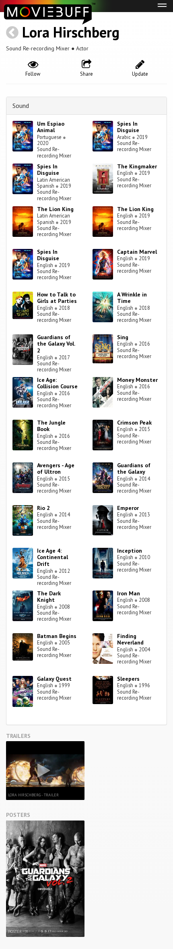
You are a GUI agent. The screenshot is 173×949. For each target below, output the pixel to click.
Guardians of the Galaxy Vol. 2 (56, 344)
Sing (122, 337)
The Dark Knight (49, 597)
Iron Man (128, 593)
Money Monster (137, 379)
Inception (129, 550)
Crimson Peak (134, 422)
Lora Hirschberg (70, 32)
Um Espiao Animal (50, 127)
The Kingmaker (137, 166)
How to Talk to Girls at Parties (57, 298)
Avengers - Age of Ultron (55, 469)
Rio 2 (43, 508)
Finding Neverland (130, 639)
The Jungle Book (51, 426)
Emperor (128, 508)
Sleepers (128, 678)
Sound (20, 106)
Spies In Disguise (128, 127)
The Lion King (55, 209)
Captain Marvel (137, 251)
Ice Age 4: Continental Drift (52, 557)
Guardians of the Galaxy (133, 469)
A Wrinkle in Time (132, 298)
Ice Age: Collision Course (57, 383)
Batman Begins (56, 636)
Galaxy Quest (54, 678)
